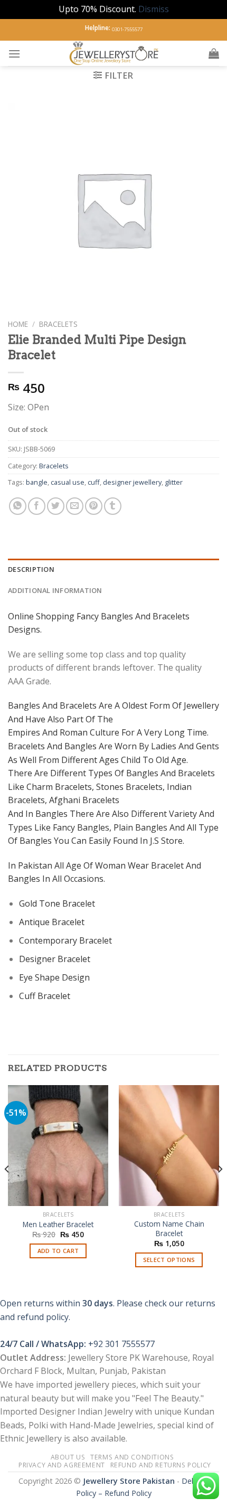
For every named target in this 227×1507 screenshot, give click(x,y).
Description (31, 569)
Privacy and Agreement (61, 1465)
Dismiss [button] (153, 9)
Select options (169, 1260)
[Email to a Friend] (74, 506)
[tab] (113, 569)
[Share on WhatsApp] (17, 506)
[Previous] (7, 1190)
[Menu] (14, 54)
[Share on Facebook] (36, 506)
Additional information (55, 590)
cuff (94, 482)
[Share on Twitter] (55, 506)
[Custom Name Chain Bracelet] (169, 1145)
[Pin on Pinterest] (93, 506)
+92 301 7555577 (121, 1344)
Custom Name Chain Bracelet (169, 1228)
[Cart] (214, 53)
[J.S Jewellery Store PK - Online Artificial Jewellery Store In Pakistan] (115, 53)
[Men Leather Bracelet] (58, 1145)
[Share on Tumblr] (112, 506)
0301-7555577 (127, 29)
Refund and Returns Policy (160, 1465)
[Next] (219, 1190)
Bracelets (58, 324)
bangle (37, 482)
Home (18, 324)
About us (68, 1457)
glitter (174, 482)
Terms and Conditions (132, 1457)
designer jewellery (132, 482)
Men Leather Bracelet (58, 1224)
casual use (67, 482)
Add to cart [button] (58, 1251)
